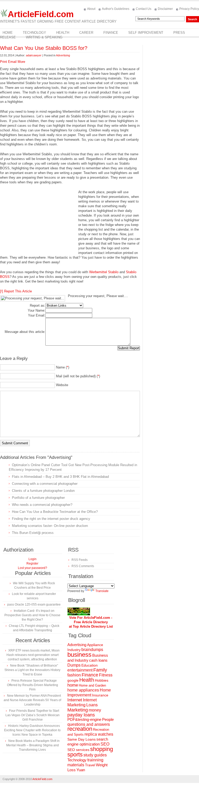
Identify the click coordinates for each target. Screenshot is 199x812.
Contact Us (143, 9)
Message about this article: (25, 332)
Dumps (74, 665)
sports (75, 754)
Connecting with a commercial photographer (44, 484)
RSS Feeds (80, 560)
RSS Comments (83, 566)
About (91, 9)
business (79, 654)
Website (62, 385)
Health (62, 33)
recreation (79, 729)
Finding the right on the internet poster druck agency (51, 519)
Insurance (100, 695)
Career (86, 33)
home (72, 685)
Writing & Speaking (44, 37)
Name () (62, 367)
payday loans (81, 714)
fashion (74, 675)
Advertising (63, 55)
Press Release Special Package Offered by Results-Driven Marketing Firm (32, 685)
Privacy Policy (189, 9)
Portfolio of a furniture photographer (38, 498)
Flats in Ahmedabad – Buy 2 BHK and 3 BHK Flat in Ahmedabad (60, 477)
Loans (92, 704)
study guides (95, 755)
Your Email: (36, 315)
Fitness (105, 675)
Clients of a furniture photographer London (43, 491)
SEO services (78, 750)
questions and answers (88, 724)
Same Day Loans (81, 739)
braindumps (92, 649)
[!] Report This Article (16, 291)
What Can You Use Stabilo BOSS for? (43, 48)
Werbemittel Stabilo (103, 272)
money (95, 710)
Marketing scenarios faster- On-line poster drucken (50, 526)
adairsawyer (33, 55)
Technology (34, 33)
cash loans (98, 660)
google (73, 680)
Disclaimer (165, 9)
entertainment (80, 670)
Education (89, 665)
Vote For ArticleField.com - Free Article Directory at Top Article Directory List (91, 622)
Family (100, 670)
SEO (105, 744)
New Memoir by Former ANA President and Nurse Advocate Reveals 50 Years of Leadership (32, 700)
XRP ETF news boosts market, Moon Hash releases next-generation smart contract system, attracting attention (33, 655)
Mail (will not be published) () (78, 376)
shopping (101, 749)
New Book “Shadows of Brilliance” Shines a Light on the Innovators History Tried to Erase (32, 670)
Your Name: (36, 310)
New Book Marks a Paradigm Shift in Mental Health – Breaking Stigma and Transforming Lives (33, 745)
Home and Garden (92, 685)
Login (33, 559)
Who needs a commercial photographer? (42, 505)
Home (8, 33)
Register (32, 563)
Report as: (37, 305)
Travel (90, 765)
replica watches (98, 734)
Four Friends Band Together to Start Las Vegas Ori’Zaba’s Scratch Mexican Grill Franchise (32, 715)
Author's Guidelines (115, 9)
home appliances (83, 690)
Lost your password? (32, 568)
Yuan (80, 770)
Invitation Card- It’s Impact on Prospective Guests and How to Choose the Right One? (32, 615)
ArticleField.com (41, 14)
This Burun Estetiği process (33, 533)
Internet (74, 699)
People (108, 719)
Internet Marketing (82, 702)
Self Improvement (145, 33)
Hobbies (101, 680)
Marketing (77, 710)
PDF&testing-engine (84, 719)
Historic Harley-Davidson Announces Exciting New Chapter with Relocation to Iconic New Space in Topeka (32, 730)
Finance (110, 33)
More (21, 62)
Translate (102, 591)
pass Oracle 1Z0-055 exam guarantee (34, 604)
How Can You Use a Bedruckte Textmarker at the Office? (55, 512)
